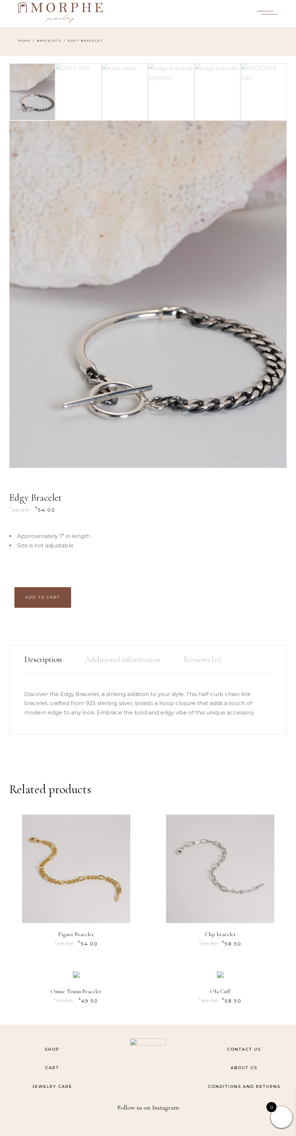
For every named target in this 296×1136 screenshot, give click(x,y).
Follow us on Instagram (148, 1107)
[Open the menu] (267, 12)
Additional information (122, 659)
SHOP (52, 1049)
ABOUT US (244, 1067)
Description (43, 659)
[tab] (48, 660)
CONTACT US (244, 1049)
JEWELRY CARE (52, 1086)
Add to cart (42, 597)
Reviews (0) (202, 659)
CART (52, 1067)
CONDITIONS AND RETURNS (244, 1086)
